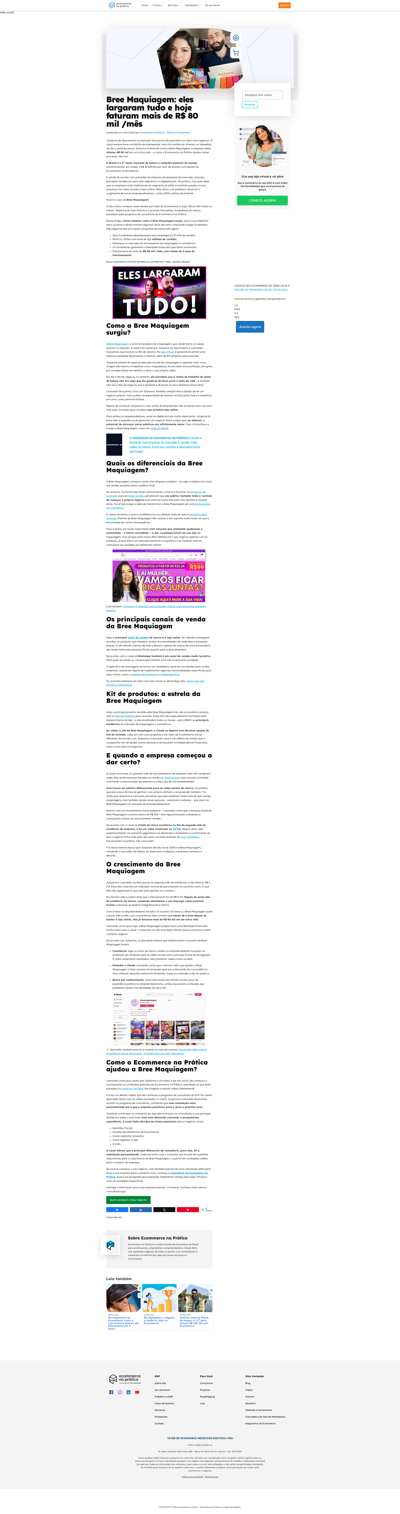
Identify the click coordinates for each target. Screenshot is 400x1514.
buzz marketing (190, 836)
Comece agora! (262, 200)
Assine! (284, 5)
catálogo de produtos (144, 674)
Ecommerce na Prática (152, 132)
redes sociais (136, 495)
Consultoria (206, 1383)
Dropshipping (207, 1396)
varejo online (171, 777)
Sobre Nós (160, 1383)
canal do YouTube (132, 1088)
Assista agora (250, 327)
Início (144, 5)
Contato (159, 1423)
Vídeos (249, 1390)
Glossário (250, 1403)
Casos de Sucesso (164, 1403)
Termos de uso (211, 1477)
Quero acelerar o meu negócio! (128, 1199)
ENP (157, 1376)
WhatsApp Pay (170, 674)
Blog (247, 1383)
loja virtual (167, 351)
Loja (202, 1403)
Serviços (173, 5)
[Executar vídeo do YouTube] (159, 292)
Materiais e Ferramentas (258, 1410)
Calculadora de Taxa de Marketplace (265, 1416)
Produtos (205, 1390)
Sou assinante (162, 1390)
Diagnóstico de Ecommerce (260, 1423)
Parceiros (160, 1410)
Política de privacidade (192, 1477)
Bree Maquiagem (119, 343)
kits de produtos (125, 716)
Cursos (157, 5)
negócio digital (159, 428)
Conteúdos (191, 5)
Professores (161, 1416)
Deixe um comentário (178, 132)
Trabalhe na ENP (164, 1396)
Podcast (249, 1396)
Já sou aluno (212, 5)
